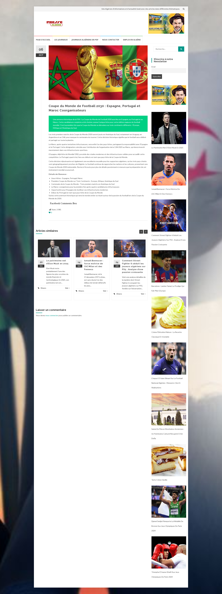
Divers (43, 288)
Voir (66, 288)
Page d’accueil (43, 39)
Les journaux (61, 39)
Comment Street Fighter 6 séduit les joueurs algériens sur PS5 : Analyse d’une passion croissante (134, 266)
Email (153, 67)
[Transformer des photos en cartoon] (168, 95)
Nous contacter (110, 39)
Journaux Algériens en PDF (85, 39)
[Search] (181, 49)
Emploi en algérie (132, 39)
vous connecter (51, 315)
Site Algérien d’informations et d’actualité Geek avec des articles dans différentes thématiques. (140, 9)
